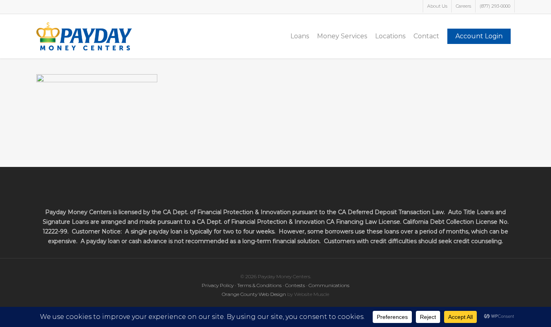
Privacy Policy (218, 285)
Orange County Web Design (254, 294)
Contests (295, 285)
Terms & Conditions (259, 285)
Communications (329, 285)
